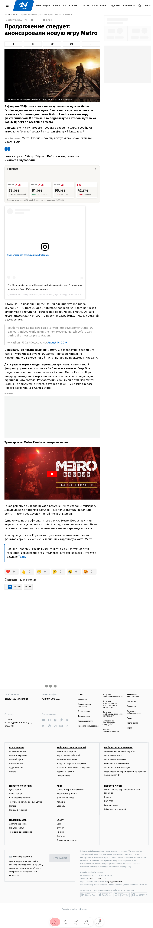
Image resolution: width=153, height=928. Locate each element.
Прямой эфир (16, 759)
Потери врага (63, 775)
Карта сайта (132, 723)
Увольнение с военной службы (119, 751)
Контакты (131, 701)
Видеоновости (16, 763)
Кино (59, 785)
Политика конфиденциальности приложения (112, 714)
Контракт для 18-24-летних (117, 763)
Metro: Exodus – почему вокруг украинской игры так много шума (48, 140)
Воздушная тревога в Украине (71, 763)
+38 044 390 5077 (51, 699)
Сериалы (61, 806)
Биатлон (61, 836)
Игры (15, 15)
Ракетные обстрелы (66, 751)
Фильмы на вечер (65, 797)
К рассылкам (60, 858)
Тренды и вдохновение (20, 832)
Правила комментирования (110, 731)
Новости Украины (18, 755)
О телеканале (84, 711)
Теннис (60, 832)
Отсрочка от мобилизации (117, 767)
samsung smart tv (139, 894)
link (43, 720)
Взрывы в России (65, 771)
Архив (130, 718)
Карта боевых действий (68, 755)
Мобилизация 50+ (112, 755)
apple (105, 894)
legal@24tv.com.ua (115, 881)
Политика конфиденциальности (112, 695)
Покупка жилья (16, 828)
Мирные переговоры (67, 759)
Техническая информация (133, 695)
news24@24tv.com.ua (16, 699)
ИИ (64, 5)
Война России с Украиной (71, 747)
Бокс (59, 824)
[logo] (23, 6)
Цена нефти (15, 789)
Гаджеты (115, 5)
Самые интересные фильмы (70, 789)
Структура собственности (134, 712)
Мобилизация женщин (115, 759)
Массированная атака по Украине (73, 767)
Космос (73, 5)
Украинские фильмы (67, 793)
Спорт (60, 820)
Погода (12, 771)
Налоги (12, 806)
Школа (107, 797)
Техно (7, 15)
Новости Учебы (113, 785)
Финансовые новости (19, 797)
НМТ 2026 (108, 801)
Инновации (43, 5)
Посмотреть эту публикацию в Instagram (28, 255)
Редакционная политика (84, 705)
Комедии (61, 802)
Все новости (16, 747)
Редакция (82, 699)
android (88, 894)
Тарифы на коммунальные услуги (25, 802)
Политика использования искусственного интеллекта (109, 704)
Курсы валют (15, 793)
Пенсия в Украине (18, 810)
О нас (80, 694)
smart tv (122, 894)
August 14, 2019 (57, 342)
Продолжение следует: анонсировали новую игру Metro (47, 15)
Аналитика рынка (18, 824)
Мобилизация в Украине (118, 747)
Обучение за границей (115, 809)
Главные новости (17, 751)
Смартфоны (99, 5)
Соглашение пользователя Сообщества (108, 723)
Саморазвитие (111, 805)
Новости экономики (20, 785)
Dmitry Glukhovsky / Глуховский (37, 294)
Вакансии (131, 706)
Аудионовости (16, 767)
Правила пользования (88, 726)
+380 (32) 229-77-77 (97, 878)
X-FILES (85, 5)
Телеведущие (84, 716)
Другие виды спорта (66, 840)
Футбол (60, 828)
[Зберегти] (91, 44)
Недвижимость (18, 820)
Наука (56, 5)
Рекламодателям (85, 721)
